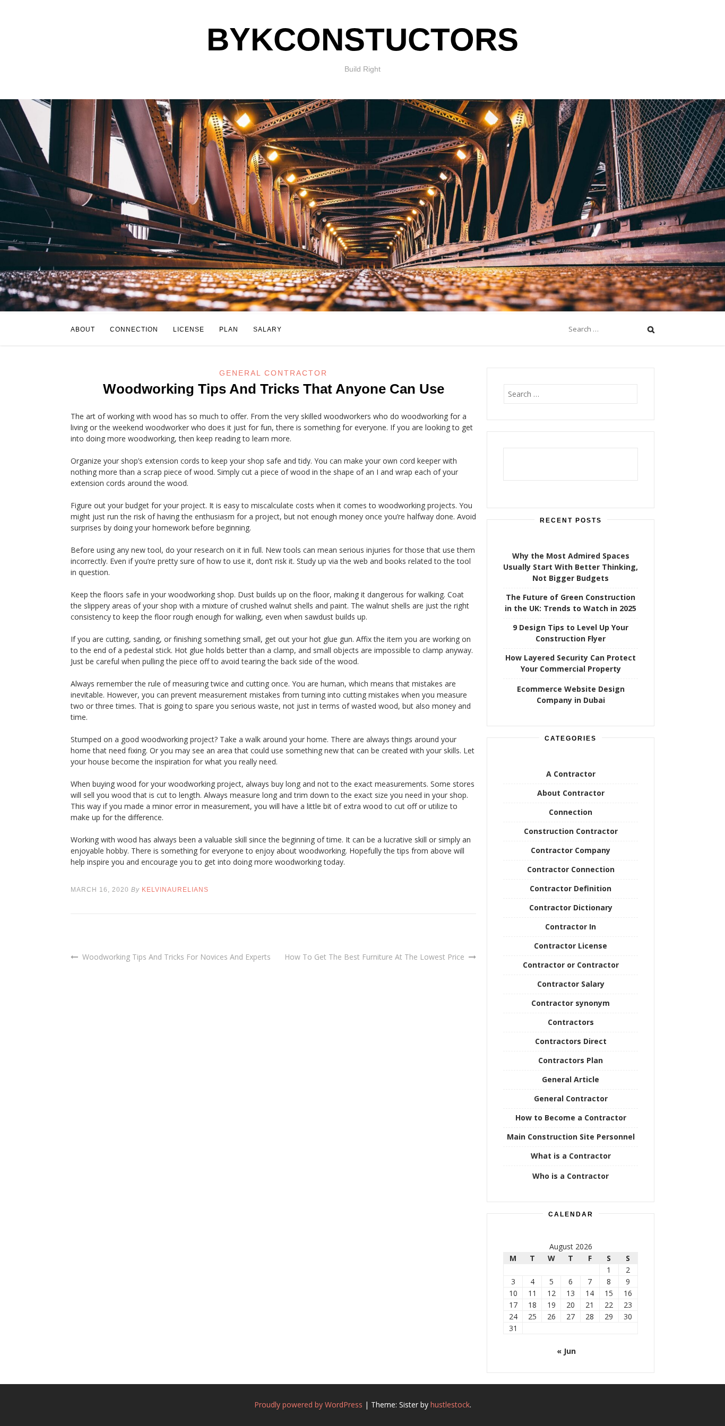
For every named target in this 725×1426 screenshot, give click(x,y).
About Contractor (571, 793)
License (188, 329)
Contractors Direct (571, 1041)
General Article (570, 1079)
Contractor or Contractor (571, 965)
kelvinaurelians (175, 889)
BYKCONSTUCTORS (362, 39)
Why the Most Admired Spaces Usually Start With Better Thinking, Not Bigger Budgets (570, 567)
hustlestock (450, 1404)
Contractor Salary (571, 984)
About (83, 329)
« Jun (566, 1351)
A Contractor (570, 774)
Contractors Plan (570, 1060)
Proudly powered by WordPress (308, 1404)
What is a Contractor (571, 1156)
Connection (134, 329)
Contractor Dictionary (570, 907)
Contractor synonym (570, 1003)
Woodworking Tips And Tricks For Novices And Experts (176, 957)
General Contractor (273, 373)
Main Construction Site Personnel (571, 1137)
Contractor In (570, 926)
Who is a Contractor (570, 1176)
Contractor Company (570, 850)
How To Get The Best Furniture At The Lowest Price (374, 957)
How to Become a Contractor (570, 1117)
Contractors (571, 1022)
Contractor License (570, 946)
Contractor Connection (571, 869)
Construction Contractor (571, 831)
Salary (267, 329)
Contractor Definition (570, 888)
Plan (228, 329)
